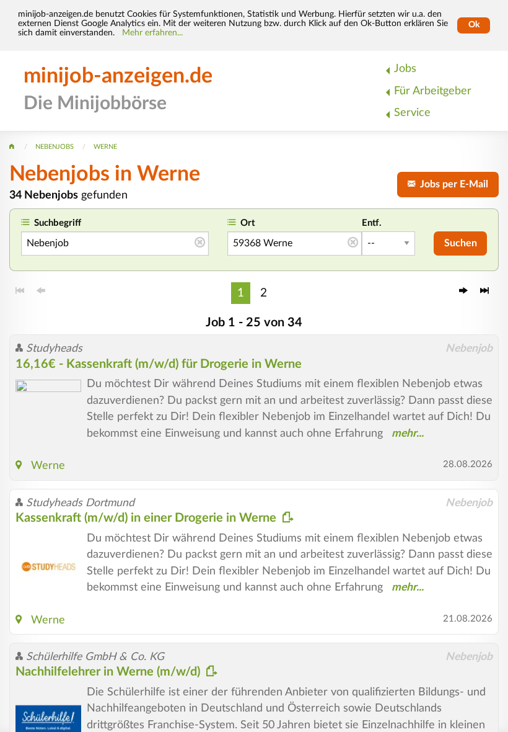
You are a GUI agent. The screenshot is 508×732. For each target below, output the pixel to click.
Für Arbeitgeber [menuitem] (432, 91)
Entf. (372, 223)
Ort (247, 223)
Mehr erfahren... (152, 33)
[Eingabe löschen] (200, 243)
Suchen (460, 243)
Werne (48, 465)
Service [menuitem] (412, 112)
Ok (474, 24)
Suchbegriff (57, 223)
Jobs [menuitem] (405, 68)
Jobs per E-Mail (451, 184)
